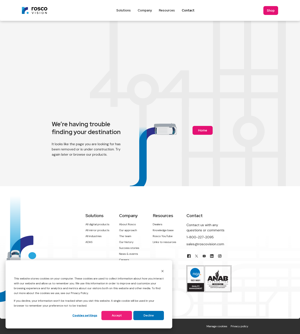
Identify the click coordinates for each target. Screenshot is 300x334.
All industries (93, 236)
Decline (149, 315)
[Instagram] (220, 256)
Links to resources (164, 242)
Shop (271, 11)
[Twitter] (196, 256)
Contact (188, 10)
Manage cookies (217, 326)
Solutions (123, 10)
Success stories (129, 248)
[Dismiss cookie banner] (162, 271)
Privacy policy (239, 326)
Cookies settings (84, 315)
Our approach (128, 230)
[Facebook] (189, 256)
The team (125, 236)
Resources (167, 10)
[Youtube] (204, 256)
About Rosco (127, 224)
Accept (117, 315)
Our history (126, 242)
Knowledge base (163, 230)
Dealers (157, 224)
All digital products (97, 224)
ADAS (89, 242)
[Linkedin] (212, 256)
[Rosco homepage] (34, 10)
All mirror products (97, 230)
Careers (124, 260)
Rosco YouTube (163, 236)
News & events (128, 254)
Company (145, 10)
